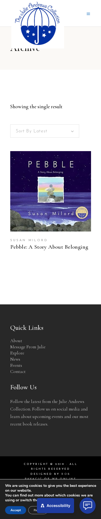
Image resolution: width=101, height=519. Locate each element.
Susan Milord (29, 240)
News (15, 359)
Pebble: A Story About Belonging (49, 247)
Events (16, 365)
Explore (17, 353)
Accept (16, 510)
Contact (18, 371)
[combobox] (44, 131)
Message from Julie (28, 347)
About (16, 340)
